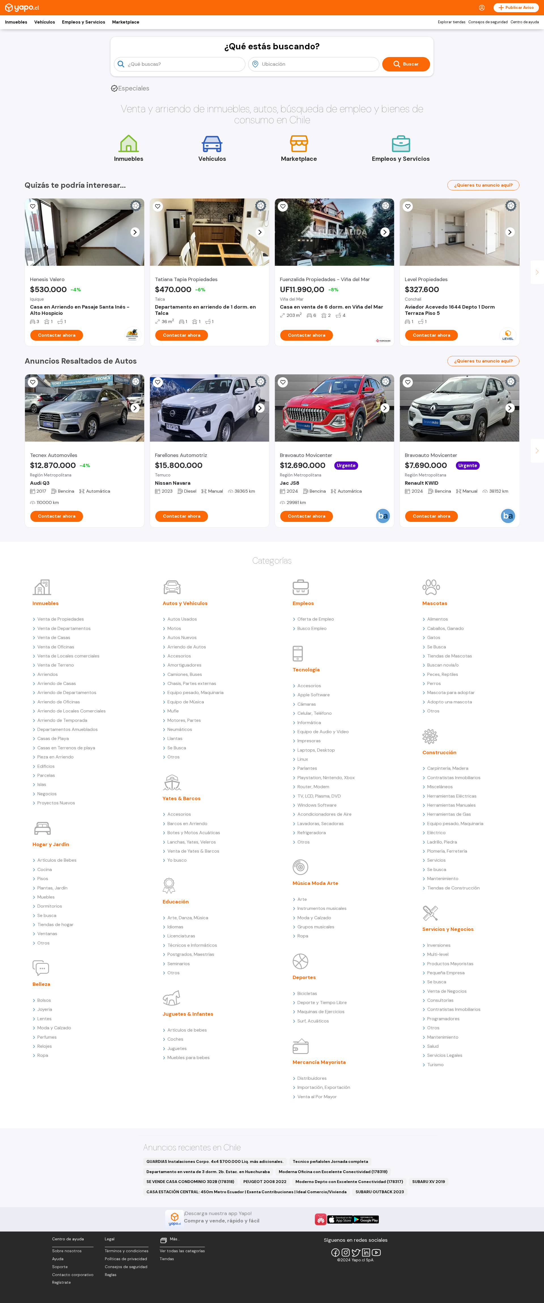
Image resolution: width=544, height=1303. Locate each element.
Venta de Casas (53, 637)
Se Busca (176, 748)
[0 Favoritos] (283, 206)
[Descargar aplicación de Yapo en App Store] (340, 1219)
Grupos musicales (316, 927)
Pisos (42, 879)
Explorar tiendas (452, 22)
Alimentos (437, 619)
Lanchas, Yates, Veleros (191, 842)
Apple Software (314, 695)
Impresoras (309, 741)
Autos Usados (182, 619)
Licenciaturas (181, 936)
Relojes (44, 1046)
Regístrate (61, 1282)
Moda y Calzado (54, 1028)
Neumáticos (179, 729)
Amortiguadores (184, 665)
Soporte (60, 1266)
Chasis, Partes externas (191, 683)
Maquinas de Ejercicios (321, 1012)
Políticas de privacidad (126, 1258)
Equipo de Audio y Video (323, 732)
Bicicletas (307, 993)
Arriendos (47, 674)
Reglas (110, 1274)
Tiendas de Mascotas (449, 656)
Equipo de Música (185, 702)
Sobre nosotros (67, 1251)
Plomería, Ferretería (447, 851)
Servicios (436, 860)
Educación (176, 901)
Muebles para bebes (188, 1057)
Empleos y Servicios (83, 22)
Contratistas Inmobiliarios (454, 778)
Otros (43, 943)
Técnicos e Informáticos (192, 945)
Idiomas (175, 927)
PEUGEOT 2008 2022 (264, 1181)
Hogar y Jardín (51, 844)
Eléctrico (436, 833)
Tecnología (306, 669)
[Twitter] (356, 1252)
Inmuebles (16, 22)
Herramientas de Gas (449, 814)
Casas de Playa (53, 738)
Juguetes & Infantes (188, 1014)
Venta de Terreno (55, 665)
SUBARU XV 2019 (428, 1181)
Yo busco (177, 860)
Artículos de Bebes (56, 860)
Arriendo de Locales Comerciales (71, 711)
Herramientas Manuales (451, 805)
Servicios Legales (444, 1055)
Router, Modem (313, 787)
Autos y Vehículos (185, 603)
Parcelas (46, 775)
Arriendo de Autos (186, 647)
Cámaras (307, 704)
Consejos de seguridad (488, 22)
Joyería (44, 1009)
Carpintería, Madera (447, 768)
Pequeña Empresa (446, 973)
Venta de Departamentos (64, 628)
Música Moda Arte (315, 883)
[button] (134, 232)
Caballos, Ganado (445, 628)
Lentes (44, 1019)
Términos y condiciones (126, 1251)
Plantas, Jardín (52, 888)
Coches (175, 1039)
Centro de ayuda (525, 22)
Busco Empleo (312, 628)
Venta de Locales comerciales (68, 656)
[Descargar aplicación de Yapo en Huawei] (320, 1219)
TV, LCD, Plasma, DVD (319, 796)
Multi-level (438, 954)
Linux (303, 759)
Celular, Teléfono (315, 713)
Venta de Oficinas (55, 647)
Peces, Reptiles (442, 674)
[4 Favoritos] (33, 382)
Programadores (443, 1019)
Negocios (47, 794)
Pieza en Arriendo (55, 757)
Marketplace (125, 22)
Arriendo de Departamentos (66, 692)
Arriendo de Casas (56, 683)
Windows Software (317, 805)
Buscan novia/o (443, 665)
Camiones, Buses (184, 674)
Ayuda (57, 1258)
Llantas (174, 738)
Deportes (304, 977)
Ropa (42, 1055)
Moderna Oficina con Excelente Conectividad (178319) (333, 1171)
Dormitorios (49, 906)
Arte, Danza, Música (187, 918)
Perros (434, 683)
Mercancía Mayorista (319, 1062)
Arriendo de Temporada (62, 720)
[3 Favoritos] (158, 206)
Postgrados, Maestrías (190, 954)
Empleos (303, 603)
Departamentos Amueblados (67, 729)
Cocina (44, 869)
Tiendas (167, 1258)
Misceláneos (440, 787)
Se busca (46, 915)
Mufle (173, 711)
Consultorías (440, 1000)
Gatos (433, 637)
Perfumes (47, 1037)
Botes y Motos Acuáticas (193, 833)
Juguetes (177, 1048)
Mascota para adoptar (451, 692)
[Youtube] (376, 1252)
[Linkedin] (366, 1252)
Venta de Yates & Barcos (193, 851)
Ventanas (47, 934)
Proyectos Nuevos (56, 803)
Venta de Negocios (447, 991)
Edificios (46, 766)
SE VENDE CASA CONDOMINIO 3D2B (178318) (190, 1181)
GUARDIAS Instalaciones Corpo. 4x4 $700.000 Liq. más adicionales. (215, 1161)
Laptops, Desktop (316, 750)
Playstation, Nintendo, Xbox (326, 778)
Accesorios (179, 656)
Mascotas (434, 603)
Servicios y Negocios (448, 929)
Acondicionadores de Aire (325, 814)
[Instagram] (346, 1252)
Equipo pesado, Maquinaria (195, 692)
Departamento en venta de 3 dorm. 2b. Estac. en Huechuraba (208, 1171)
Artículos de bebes (187, 1030)
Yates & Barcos (182, 798)
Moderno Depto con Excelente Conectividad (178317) (349, 1181)
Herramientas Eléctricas (452, 796)
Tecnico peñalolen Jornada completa (330, 1161)
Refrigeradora (312, 833)
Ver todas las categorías (182, 1251)
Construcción (439, 752)
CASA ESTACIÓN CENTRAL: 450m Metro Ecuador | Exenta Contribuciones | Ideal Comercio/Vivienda (246, 1191)
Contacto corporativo (73, 1274)
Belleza (41, 984)
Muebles (46, 897)
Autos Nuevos (182, 637)
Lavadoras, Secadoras (321, 824)
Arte (302, 899)
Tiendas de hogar (55, 924)
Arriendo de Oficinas (58, 702)
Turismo (435, 1065)
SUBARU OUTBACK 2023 (380, 1191)
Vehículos (44, 22)
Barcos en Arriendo (187, 824)
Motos (174, 628)
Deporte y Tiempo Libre (322, 1002)
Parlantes (307, 768)
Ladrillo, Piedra (442, 842)
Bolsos (44, 1000)
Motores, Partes (184, 720)
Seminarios (178, 964)
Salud (433, 1046)
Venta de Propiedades (60, 619)
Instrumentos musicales (322, 908)
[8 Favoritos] (33, 206)
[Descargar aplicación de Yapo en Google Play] (366, 1219)
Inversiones (438, 945)
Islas (41, 784)
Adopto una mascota (449, 702)
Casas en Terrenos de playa (66, 748)
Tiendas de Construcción (453, 888)
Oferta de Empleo (316, 619)
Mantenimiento (442, 879)
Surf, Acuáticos (313, 1021)
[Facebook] (335, 1252)
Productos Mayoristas (450, 964)
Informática (309, 723)
